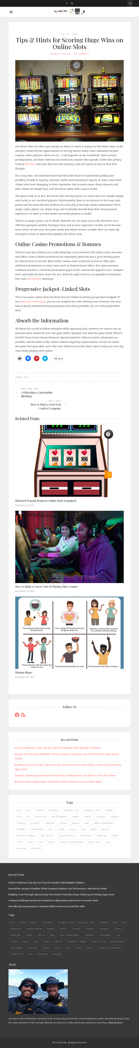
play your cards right (32, 301)
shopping (101, 836)
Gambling (49, 823)
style (20, 842)
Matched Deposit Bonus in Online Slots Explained (45, 500)
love (83, 829)
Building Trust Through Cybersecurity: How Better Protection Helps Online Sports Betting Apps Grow (61, 894)
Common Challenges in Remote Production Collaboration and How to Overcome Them (65, 775)
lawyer (60, 829)
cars (19, 817)
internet (21, 829)
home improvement (103, 823)
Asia (19, 810)
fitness (35, 823)
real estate (47, 836)
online (105, 829)
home (86, 823)
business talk (71, 810)
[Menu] (11, 12)
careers (109, 810)
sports (115, 836)
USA (108, 842)
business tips (92, 810)
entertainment (59, 817)
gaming (63, 823)
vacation (21, 848)
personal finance (26, 836)
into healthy (34, 278)
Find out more (115, 1022)
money (94, 829)
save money (86, 836)
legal (73, 829)
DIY (28, 817)
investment (37, 829)
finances (21, 823)
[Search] (130, 3)
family (88, 817)
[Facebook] (67, 3)
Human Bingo (23, 672)
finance (114, 817)
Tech (30, 842)
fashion (101, 817)
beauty (40, 810)
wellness (36, 848)
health (75, 823)
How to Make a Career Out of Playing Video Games (46, 586)
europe (75, 817)
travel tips (94, 842)
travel (51, 842)
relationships (67, 836)
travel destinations (71, 842)
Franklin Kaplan (60, 54)
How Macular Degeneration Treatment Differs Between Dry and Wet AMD (57, 781)
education (40, 817)
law (50, 829)
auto (29, 810)
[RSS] (72, 3)
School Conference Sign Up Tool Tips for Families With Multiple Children (57, 747)
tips (40, 842)
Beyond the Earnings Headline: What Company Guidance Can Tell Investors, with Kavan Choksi (57, 888)
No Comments (81, 54)
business (53, 810)
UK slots (30, 164)
